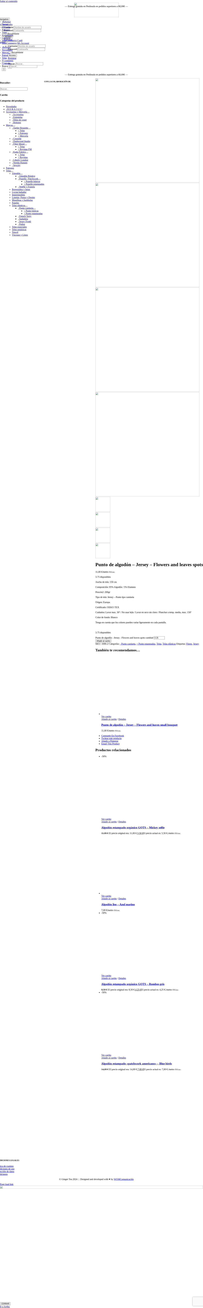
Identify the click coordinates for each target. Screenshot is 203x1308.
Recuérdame (17, 52)
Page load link (6, 1184)
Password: (13, 49)
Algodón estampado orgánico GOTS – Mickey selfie (133, 827)
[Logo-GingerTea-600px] (96, 1153)
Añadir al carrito (103, 641)
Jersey (196, 644)
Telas (158, 644)
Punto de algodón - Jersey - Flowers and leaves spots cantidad (124, 637)
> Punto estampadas (146, 644)
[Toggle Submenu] (28, 112)
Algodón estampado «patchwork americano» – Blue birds (136, 1063)
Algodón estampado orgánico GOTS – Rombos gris (132, 984)
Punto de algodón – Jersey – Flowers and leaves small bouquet (139, 724)
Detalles (122, 719)
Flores (189, 644)
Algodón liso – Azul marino (118, 904)
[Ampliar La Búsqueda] (3, 61)
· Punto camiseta (127, 644)
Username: (13, 46)
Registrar (12, 58)
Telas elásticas (169, 644)
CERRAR (5, 1304)
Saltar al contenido (8, 1)
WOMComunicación (124, 1179)
